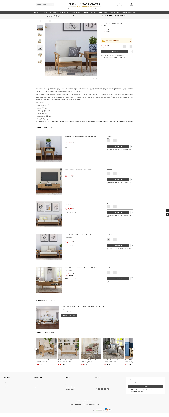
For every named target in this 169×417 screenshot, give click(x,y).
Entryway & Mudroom (103, 12)
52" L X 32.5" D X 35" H (72, 245)
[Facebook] (105, 389)
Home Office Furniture (89, 12)
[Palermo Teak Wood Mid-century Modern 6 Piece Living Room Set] (47, 317)
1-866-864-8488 (98, 382)
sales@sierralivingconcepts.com (101, 384)
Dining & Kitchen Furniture (50, 12)
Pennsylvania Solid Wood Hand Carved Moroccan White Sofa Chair (89, 360)
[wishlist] (130, 51)
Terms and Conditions (38, 380)
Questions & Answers (69, 384)
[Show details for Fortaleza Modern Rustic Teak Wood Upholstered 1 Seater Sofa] (46, 348)
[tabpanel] (84, 104)
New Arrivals (37, 12)
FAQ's (35, 390)
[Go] (130, 40)
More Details (109, 136)
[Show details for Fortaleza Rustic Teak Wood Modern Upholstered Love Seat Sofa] (68, 348)
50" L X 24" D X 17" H (71, 278)
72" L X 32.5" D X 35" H (72, 212)
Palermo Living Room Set (46, 119)
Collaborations (90, 8)
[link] (108, 410)
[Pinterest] (99, 389)
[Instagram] (108, 389)
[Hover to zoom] (71, 49)
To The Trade (6, 386)
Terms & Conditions (82, 410)
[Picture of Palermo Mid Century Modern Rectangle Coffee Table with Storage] (49, 280)
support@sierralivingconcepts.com (102, 386)
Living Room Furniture (76, 12)
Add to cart (114, 51)
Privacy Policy (37, 388)
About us (6, 384)
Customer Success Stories (70, 380)
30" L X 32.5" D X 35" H (108, 35)
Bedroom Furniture (63, 12)
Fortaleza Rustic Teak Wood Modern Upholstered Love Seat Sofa (66, 360)
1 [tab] (83, 369)
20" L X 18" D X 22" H (71, 147)
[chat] (167, 214)
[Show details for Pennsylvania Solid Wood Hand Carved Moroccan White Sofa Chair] (91, 348)
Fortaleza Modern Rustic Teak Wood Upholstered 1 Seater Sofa (44, 360)
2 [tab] (84, 369)
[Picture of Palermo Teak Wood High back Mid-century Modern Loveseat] (49, 247)
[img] (93, 78)
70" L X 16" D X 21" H (71, 180)
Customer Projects (69, 382)
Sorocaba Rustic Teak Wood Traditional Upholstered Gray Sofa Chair (111, 360)
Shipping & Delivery (38, 384)
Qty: (108, 138)
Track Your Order (37, 382)
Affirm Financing (68, 386)
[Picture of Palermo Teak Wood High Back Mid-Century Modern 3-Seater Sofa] (49, 214)
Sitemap (90, 410)
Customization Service (73, 8)
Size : (102, 35)
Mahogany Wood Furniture (128, 12)
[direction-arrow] (35, 348)
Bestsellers (82, 8)
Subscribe (145, 386)
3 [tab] (86, 369)
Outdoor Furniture (115, 12)
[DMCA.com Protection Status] (98, 410)
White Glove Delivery (38, 386)
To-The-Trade (98, 8)
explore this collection (69, 315)
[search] (44, 4)
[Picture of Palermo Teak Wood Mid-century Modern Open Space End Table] (49, 148)
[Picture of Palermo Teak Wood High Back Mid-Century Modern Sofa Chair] (40, 28)
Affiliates (6, 388)
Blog (5, 382)
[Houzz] (102, 389)
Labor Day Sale (56, 15)
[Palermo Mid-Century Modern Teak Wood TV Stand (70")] (49, 181)
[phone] (167, 210)
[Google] (96, 389)
